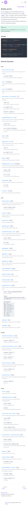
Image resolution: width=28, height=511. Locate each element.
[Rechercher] (25, 2)
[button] (2, 2)
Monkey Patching (19, 29)
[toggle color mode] (22, 2)
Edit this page (4, 492)
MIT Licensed (7, 502)
